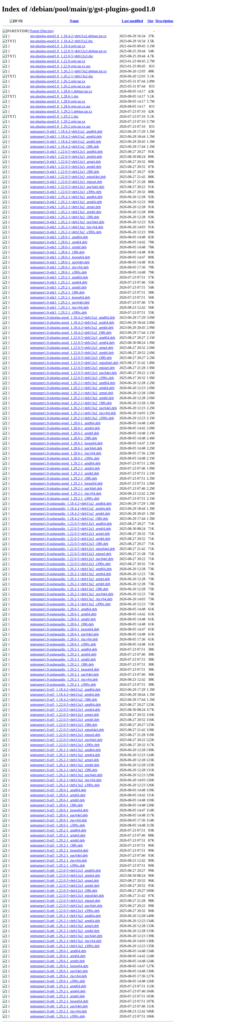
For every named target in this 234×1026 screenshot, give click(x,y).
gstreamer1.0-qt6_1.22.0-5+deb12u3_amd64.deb (65, 870)
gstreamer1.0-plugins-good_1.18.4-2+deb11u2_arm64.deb (72, 322)
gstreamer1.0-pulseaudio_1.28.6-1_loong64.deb (64, 629)
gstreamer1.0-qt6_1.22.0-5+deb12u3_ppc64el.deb (66, 906)
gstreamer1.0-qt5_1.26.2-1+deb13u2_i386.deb (63, 770)
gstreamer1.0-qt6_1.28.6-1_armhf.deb (57, 961)
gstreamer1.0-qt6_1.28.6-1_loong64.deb (59, 966)
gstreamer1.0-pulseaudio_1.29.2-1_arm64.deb (63, 654)
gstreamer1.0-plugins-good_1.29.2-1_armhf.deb (64, 473)
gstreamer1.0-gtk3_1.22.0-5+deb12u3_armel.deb (65, 162)
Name (74, 21)
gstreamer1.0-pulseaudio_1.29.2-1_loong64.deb (64, 669)
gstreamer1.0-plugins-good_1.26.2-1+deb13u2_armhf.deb (72, 398)
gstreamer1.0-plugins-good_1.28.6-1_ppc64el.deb (66, 448)
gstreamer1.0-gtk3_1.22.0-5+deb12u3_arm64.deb (66, 157)
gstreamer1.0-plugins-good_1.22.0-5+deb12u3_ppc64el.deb (73, 373)
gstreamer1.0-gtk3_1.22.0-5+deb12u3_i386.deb (64, 172)
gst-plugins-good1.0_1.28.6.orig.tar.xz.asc (60, 106)
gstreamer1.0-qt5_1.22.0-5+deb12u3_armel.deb (64, 715)
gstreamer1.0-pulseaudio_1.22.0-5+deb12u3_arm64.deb (70, 529)
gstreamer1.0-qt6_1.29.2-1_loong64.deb (59, 1001)
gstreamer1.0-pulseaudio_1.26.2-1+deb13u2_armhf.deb (70, 584)
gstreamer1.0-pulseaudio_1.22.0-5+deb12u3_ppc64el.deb (71, 559)
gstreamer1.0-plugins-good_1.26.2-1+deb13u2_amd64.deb (72, 383)
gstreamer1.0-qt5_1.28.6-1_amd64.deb (58, 790)
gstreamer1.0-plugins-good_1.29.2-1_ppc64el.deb (66, 488)
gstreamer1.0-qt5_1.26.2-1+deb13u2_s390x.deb (65, 785)
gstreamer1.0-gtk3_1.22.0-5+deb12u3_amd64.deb (66, 152)
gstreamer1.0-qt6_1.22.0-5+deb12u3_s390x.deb (65, 911)
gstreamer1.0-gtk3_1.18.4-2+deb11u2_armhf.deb (65, 142)
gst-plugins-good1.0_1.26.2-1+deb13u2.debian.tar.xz (68, 71)
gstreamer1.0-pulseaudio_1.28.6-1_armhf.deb (63, 619)
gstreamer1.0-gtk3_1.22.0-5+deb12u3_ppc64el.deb (67, 187)
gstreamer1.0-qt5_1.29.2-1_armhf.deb (57, 840)
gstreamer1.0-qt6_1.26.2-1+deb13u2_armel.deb (64, 926)
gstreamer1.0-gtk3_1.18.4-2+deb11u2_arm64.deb (66, 136)
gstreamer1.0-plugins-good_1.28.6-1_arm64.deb (65, 428)
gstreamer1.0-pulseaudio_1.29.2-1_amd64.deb (63, 649)
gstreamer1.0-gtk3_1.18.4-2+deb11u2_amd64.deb (66, 131)
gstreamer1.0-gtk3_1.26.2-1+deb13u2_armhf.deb (65, 212)
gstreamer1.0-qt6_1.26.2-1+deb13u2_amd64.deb (65, 916)
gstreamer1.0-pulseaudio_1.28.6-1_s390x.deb (63, 644)
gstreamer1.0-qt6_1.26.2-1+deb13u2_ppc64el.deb (66, 936)
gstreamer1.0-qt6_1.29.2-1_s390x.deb (57, 1016)
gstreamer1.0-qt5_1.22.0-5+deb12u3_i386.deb (63, 725)
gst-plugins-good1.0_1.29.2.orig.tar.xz (57, 121)
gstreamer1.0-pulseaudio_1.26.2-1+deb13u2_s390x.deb (70, 604)
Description (164, 21)
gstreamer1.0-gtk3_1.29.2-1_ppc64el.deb (60, 302)
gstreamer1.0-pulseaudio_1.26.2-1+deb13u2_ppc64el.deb (71, 594)
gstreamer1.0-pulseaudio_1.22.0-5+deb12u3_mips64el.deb (72, 549)
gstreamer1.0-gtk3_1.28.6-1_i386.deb (57, 252)
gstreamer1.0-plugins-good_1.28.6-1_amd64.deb (65, 423)
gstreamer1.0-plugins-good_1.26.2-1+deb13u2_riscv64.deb (73, 413)
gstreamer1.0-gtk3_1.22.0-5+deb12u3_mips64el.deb (68, 177)
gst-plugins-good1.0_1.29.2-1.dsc (54, 116)
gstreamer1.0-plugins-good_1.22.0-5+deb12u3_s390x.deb (72, 378)
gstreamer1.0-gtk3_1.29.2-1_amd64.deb (59, 277)
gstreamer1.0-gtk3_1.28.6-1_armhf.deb (58, 247)
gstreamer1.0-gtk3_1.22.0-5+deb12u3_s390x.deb (65, 192)
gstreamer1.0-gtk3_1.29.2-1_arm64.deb (58, 282)
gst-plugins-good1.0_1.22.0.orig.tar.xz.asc (60, 66)
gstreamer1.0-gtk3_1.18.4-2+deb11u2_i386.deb (64, 147)
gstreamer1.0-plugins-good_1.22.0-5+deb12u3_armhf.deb (72, 353)
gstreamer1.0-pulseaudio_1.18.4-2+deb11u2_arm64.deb (70, 508)
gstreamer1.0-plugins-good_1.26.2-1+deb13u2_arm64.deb (72, 388)
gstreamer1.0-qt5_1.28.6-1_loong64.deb (59, 810)
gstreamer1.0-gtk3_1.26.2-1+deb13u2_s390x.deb (65, 232)
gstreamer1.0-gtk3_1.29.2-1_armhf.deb (58, 287)
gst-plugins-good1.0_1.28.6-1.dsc (54, 96)
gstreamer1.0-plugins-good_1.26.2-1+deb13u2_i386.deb (71, 403)
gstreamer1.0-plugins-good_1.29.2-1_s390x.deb (64, 498)
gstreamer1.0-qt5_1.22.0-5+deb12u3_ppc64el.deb (66, 740)
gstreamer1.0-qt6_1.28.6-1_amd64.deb (58, 951)
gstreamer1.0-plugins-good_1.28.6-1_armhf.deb (64, 433)
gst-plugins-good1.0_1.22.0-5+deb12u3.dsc (61, 56)
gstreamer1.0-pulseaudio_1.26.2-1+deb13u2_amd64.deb (71, 569)
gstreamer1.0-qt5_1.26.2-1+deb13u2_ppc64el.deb (66, 775)
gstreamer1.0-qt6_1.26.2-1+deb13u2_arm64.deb (65, 921)
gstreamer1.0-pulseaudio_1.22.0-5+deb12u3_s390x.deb (70, 564)
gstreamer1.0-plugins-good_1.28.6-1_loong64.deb (66, 443)
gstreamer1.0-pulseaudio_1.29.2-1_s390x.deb (63, 684)
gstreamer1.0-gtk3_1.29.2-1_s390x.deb (58, 312)
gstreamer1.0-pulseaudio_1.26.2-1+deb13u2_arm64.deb (70, 574)
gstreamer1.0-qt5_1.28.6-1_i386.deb (56, 805)
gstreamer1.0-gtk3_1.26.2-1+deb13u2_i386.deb (64, 217)
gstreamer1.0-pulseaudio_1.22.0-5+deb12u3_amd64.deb (71, 524)
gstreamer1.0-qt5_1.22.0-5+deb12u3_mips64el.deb (67, 730)
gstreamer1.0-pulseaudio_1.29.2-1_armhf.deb (63, 659)
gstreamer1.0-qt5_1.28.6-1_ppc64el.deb (59, 815)
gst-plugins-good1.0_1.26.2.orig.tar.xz (57, 81)
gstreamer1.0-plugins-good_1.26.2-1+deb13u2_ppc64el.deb (73, 408)
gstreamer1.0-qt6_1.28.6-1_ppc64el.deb (59, 971)
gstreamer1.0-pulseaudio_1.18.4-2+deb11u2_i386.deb (69, 519)
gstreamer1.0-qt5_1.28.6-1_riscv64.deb (58, 820)
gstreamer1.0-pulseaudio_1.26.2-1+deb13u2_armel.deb (70, 579)
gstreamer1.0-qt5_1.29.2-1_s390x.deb (57, 865)
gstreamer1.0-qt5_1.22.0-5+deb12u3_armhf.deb (64, 720)
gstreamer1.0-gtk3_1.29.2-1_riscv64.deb (59, 307)
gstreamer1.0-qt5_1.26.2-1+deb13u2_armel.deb (64, 760)
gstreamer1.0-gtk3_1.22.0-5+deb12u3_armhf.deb (65, 167)
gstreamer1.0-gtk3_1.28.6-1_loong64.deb (60, 257)
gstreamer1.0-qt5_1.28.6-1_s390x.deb (57, 825)
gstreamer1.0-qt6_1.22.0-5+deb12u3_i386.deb (63, 891)
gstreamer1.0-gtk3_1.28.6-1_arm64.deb (58, 242)
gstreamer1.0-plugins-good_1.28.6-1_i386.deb (63, 438)
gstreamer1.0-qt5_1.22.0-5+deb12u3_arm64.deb (65, 710)
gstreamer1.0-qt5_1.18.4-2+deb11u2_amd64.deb (65, 689)
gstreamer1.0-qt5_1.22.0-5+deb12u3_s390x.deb (65, 745)
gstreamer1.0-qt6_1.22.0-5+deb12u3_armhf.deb (64, 886)
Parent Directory (42, 31)
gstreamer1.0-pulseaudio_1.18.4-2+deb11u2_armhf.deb (70, 514)
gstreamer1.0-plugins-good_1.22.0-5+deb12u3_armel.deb (71, 348)
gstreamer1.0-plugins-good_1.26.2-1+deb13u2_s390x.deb (72, 418)
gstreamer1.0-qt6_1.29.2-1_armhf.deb (57, 996)
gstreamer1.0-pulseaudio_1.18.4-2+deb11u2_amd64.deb (71, 503)
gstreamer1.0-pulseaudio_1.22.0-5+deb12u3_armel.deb (70, 534)
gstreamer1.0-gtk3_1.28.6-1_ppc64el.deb (60, 262)
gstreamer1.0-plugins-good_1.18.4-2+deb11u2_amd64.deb (72, 317)
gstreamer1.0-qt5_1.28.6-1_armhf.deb (57, 800)
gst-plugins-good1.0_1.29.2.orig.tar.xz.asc (60, 126)
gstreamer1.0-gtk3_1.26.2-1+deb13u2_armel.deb (65, 207)
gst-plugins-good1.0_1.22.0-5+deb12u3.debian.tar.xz (68, 51)
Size (150, 21)
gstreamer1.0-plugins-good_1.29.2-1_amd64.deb (65, 463)
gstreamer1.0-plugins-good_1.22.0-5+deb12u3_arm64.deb (72, 343)
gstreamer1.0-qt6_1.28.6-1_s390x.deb (57, 981)
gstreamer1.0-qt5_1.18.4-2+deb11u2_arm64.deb (65, 694)
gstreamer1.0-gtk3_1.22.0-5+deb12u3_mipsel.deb (66, 182)
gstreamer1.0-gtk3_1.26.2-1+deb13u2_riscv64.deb (66, 227)
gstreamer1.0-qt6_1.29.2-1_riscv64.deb (58, 1011)
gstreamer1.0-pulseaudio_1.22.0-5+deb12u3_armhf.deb (70, 539)
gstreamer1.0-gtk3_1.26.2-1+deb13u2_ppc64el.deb (67, 222)
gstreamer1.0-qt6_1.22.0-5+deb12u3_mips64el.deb (67, 896)
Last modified (132, 21)
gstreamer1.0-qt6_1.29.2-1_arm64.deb (57, 991)
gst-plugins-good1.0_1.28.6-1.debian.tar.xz (61, 91)
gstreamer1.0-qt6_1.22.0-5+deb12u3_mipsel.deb (65, 901)
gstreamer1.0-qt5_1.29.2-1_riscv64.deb (58, 860)
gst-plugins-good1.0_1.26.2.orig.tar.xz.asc (60, 86)
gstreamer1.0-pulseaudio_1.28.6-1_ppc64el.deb (64, 634)
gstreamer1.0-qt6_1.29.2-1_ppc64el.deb (59, 1006)
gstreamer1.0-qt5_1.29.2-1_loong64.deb (59, 850)
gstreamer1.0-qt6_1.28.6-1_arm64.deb (57, 956)
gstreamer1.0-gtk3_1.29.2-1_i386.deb (57, 292)
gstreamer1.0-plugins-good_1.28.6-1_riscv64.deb (65, 453)
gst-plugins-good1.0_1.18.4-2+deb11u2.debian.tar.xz (68, 36)
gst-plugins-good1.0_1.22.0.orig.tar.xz (57, 61)
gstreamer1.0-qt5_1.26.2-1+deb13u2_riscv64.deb (65, 780)
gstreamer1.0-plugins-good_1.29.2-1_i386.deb (63, 478)
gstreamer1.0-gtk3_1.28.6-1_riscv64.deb (59, 267)
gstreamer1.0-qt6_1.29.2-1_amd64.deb (58, 986)
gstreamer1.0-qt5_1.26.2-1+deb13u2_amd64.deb (65, 750)
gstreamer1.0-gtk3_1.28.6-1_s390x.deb (58, 272)
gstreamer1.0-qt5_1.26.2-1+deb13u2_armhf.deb (64, 765)
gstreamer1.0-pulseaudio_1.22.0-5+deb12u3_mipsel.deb (70, 554)
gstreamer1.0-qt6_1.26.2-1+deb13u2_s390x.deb (65, 946)
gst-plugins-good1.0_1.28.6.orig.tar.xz (57, 101)
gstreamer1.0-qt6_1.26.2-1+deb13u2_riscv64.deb (65, 941)
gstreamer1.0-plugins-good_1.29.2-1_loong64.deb (66, 483)
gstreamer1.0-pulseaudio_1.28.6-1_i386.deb (62, 624)
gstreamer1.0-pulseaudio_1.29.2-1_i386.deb (62, 664)
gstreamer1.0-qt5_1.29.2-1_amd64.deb (58, 830)
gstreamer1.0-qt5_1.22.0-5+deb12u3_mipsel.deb (65, 735)
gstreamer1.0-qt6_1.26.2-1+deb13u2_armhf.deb (64, 931)
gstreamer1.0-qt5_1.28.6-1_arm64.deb (57, 795)
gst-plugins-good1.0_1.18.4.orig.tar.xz (57, 46)
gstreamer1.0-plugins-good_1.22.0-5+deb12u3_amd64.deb (72, 338)
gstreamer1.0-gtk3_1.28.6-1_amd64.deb (59, 237)
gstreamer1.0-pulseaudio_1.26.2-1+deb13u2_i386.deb (69, 589)
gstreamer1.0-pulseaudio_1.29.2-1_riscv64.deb (64, 679)
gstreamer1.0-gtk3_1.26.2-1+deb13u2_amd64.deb (66, 197)
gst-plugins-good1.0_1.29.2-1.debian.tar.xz (61, 111)
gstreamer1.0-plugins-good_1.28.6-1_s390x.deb (64, 458)
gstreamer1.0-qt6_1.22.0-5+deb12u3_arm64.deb (65, 875)
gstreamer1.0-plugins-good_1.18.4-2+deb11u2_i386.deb (71, 333)
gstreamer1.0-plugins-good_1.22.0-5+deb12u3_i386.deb (71, 358)
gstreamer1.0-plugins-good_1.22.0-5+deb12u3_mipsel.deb (72, 368)
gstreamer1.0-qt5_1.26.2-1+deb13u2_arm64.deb (65, 755)
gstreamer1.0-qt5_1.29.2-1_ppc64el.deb (59, 855)
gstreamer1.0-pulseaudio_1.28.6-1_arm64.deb (63, 614)
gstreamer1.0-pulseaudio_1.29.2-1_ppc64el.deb (64, 674)
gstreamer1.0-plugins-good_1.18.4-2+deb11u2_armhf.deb (72, 328)
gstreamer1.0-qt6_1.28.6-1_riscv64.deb (58, 976)
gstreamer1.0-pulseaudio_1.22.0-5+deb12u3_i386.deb (69, 544)
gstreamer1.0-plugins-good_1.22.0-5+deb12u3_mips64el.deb (74, 363)
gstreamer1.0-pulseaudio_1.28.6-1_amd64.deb (63, 609)
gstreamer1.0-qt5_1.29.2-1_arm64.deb (57, 835)
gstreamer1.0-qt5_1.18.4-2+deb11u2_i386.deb (63, 700)
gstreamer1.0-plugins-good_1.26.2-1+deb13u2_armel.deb (71, 393)
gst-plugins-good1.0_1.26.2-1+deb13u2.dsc (61, 76)
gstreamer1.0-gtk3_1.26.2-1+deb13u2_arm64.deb (66, 202)
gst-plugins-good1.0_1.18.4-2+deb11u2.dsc (61, 41)
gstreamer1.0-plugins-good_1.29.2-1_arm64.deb (65, 468)
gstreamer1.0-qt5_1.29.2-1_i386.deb (56, 845)
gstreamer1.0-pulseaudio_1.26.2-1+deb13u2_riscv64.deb (71, 599)
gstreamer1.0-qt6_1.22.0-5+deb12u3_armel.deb (64, 880)
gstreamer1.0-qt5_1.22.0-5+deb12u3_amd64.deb (65, 705)
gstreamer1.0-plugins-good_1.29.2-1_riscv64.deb (65, 493)
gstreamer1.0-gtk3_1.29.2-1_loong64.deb (60, 297)
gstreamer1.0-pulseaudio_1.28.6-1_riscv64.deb (64, 639)
